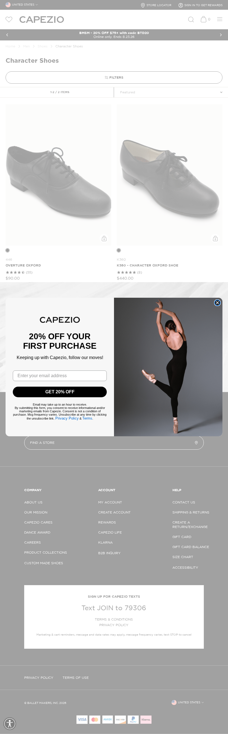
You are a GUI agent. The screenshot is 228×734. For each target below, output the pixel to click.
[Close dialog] (217, 303)
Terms (87, 418)
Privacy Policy (67, 418)
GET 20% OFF (60, 391)
